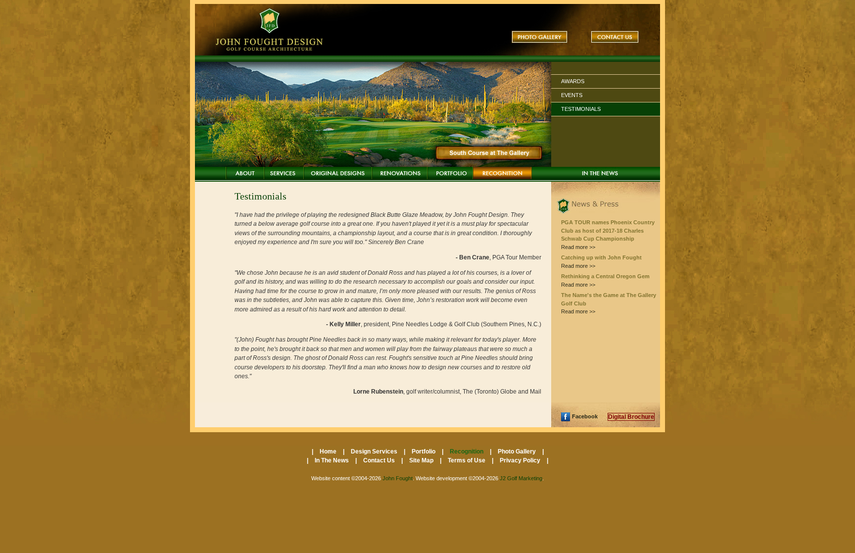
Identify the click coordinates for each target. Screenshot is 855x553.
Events (571, 95)
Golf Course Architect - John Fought (271, 29)
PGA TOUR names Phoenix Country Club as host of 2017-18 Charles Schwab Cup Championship (608, 230)
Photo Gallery (540, 37)
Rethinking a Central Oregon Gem (605, 276)
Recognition (502, 173)
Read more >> (578, 247)
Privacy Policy (521, 460)
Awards (572, 81)
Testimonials (581, 109)
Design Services (284, 173)
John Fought (397, 478)
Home (245, 173)
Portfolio (450, 173)
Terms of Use (467, 460)
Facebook (585, 416)
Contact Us (615, 37)
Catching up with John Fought (601, 257)
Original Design (338, 173)
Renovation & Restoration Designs (400, 173)
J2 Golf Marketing (521, 478)
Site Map (422, 460)
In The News (599, 173)
